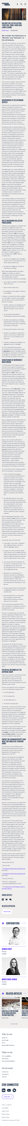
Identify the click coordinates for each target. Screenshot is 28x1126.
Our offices (5, 1074)
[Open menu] (25, 4)
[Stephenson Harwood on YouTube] (9, 1090)
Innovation (5, 1058)
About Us (4, 1038)
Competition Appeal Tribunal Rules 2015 (14, 868)
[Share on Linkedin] (3, 899)
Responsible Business (8, 1045)
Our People (5, 1040)
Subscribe (7, 1097)
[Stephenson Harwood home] (6, 4)
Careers (4, 1077)
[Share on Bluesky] (6, 899)
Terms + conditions (7, 1105)
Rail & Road (5, 30)
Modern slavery (6, 1114)
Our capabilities (6, 1056)
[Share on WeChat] (10, 899)
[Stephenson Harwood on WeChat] (14, 1090)
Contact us (5, 1072)
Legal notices (5, 1111)
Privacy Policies (6, 1117)
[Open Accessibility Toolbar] (17, 4)
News (3, 1042)
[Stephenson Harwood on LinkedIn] (3, 1090)
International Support (8, 1061)
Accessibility (5, 1108)
